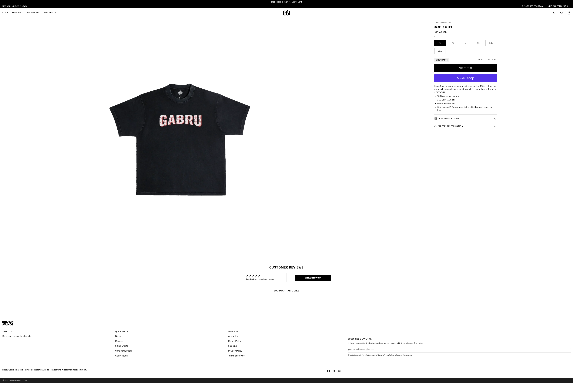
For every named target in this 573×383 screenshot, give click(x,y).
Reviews (119, 341)
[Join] (568, 349)
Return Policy (234, 341)
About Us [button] (7, 331)
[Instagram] (339, 371)
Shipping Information (450, 126)
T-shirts (437, 22)
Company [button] (233, 331)
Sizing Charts (121, 346)
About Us (233, 336)
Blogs (118, 336)
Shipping (232, 346)
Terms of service (236, 355)
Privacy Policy (388, 355)
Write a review (313, 277)
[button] (6, 13)
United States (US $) (558, 6)
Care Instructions (448, 118)
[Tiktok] (334, 371)
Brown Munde (13, 380)
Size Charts (442, 60)
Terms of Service (402, 355)
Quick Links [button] (121, 331)
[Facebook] (328, 371)
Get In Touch (121, 355)
